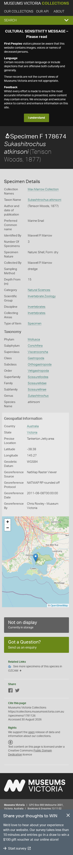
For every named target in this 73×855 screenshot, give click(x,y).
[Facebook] (10, 691)
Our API (42, 11)
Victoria (32, 432)
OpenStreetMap (59, 605)
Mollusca (34, 339)
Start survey (17, 848)
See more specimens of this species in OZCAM (35, 668)
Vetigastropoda (38, 370)
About (59, 11)
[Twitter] (17, 691)
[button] (36, 20)
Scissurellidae (37, 383)
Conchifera (35, 345)
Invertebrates (36, 306)
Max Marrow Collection (43, 189)
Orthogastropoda (40, 364)
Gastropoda (36, 358)
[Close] (68, 816)
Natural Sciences (39, 290)
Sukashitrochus (38, 395)
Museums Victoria (36, 3)
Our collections (18, 11)
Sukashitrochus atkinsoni (44, 199)
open (31, 732)
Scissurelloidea (38, 377)
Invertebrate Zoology (42, 296)
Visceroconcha (38, 352)
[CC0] (10, 742)
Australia (33, 426)
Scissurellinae (37, 389)
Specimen (34, 323)
